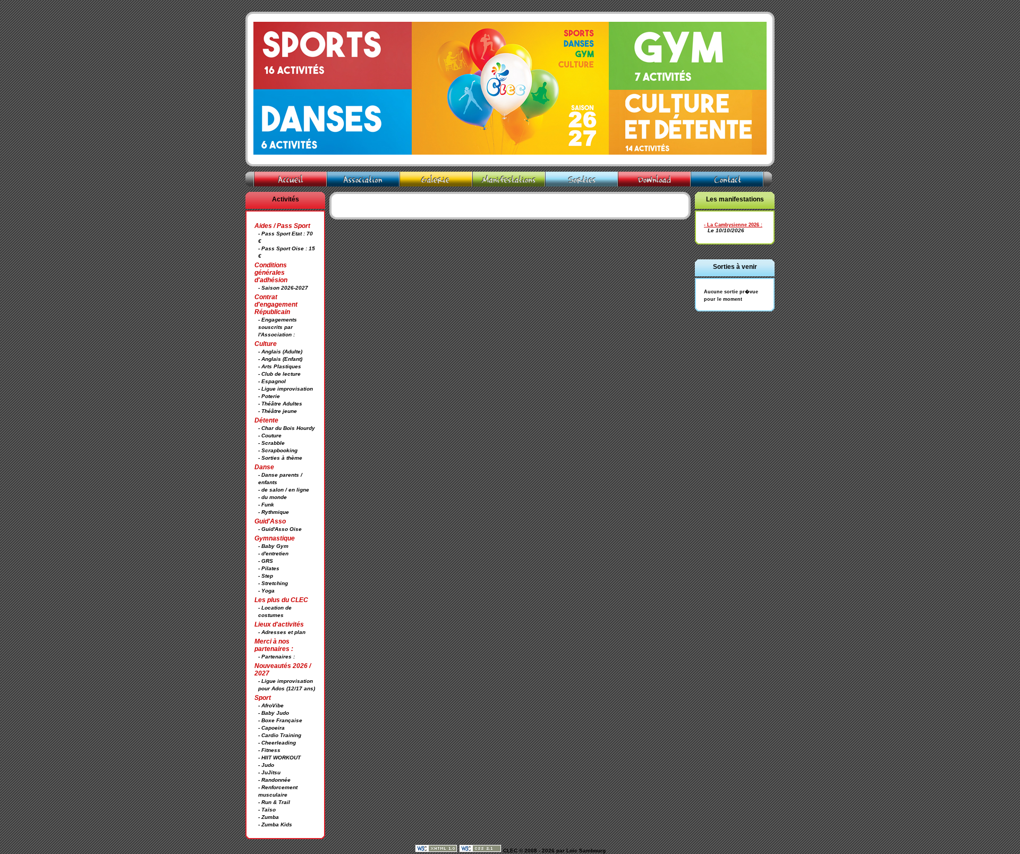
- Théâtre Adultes (280, 404)
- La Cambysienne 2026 (731, 224)
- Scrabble (271, 443)
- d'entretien (273, 553)
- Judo (266, 765)
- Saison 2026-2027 (283, 288)
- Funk (266, 505)
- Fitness (269, 750)
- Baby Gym (273, 546)
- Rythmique (273, 512)
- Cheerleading (277, 743)
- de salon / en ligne (283, 490)
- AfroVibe (271, 705)
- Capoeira (271, 728)
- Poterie (269, 396)
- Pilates (268, 568)
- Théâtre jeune (277, 411)
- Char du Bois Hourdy (286, 428)
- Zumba (268, 817)
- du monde (272, 497)
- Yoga (266, 591)
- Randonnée (274, 780)
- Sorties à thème (280, 458)
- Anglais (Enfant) (280, 359)
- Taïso (267, 810)
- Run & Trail (274, 802)
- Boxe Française (280, 720)
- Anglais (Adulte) (280, 351)
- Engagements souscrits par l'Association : (277, 327)
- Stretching (273, 583)
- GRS (265, 561)
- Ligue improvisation (285, 389)
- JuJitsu (269, 772)
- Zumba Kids (275, 824)
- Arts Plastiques (279, 366)
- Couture (270, 435)
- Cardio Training (279, 735)
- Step (265, 576)
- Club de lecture (279, 374)
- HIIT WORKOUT (279, 757)
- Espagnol (272, 381)
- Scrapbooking (278, 450)
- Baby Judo (273, 713)
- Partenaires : (276, 656)
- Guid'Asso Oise (280, 529)
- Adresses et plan (281, 632)
